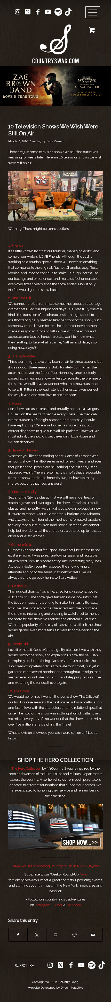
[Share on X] (37, 934)
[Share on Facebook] (18, 934)
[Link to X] (27, 12)
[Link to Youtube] (48, 12)
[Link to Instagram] (17, 12)
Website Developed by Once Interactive (55, 987)
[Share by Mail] (93, 934)
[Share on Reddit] (74, 934)
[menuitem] (95, 13)
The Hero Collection (27, 768)
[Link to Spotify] (58, 12)
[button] (55, 86)
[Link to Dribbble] (68, 12)
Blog (39, 141)
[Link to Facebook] (38, 12)
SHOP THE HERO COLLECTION (55, 760)
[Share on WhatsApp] (55, 934)
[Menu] (93, 13)
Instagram (43, 905)
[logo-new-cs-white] (55, 40)
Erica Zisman (55, 141)
